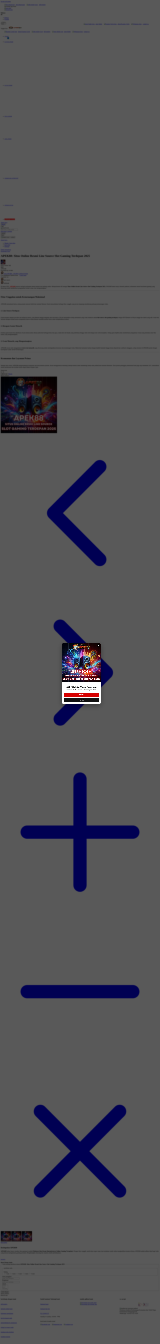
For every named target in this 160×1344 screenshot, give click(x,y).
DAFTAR (81, 700)
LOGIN (81, 695)
